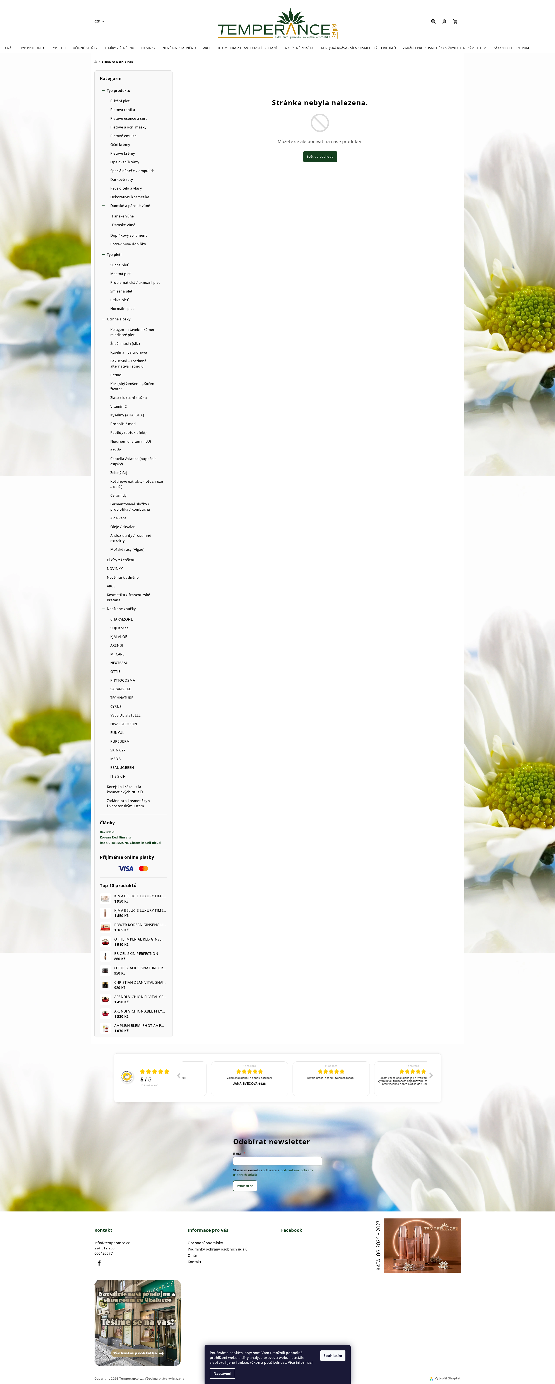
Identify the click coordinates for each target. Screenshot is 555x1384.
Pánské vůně (123, 216)
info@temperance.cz (112, 1242)
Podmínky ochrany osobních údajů (218, 1249)
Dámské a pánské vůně (130, 205)
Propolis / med (123, 423)
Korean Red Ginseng (115, 837)
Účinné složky (119, 319)
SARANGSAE (120, 689)
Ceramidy (118, 495)
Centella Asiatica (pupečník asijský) (133, 461)
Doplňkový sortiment (128, 235)
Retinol (116, 375)
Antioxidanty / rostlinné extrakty (130, 538)
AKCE (111, 586)
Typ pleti (114, 254)
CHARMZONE (121, 619)
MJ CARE (117, 654)
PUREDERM (120, 741)
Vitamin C (118, 406)
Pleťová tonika (122, 109)
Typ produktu (118, 90)
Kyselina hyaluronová (128, 352)
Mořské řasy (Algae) (127, 549)
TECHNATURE (121, 697)
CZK (97, 21)
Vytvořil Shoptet (448, 1378)
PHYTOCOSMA (122, 680)
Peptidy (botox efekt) (128, 432)
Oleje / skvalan (123, 526)
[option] (224, 1078)
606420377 (103, 1253)
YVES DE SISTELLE (125, 715)
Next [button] (431, 1075)
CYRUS (116, 706)
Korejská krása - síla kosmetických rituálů (125, 789)
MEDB (115, 758)
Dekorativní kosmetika (129, 197)
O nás (193, 1255)
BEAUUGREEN (122, 767)
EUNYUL (117, 732)
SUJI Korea (119, 628)
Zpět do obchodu (320, 156)
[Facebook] (99, 1263)
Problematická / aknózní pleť (135, 282)
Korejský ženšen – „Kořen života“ (132, 386)
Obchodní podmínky (205, 1242)
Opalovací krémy (124, 162)
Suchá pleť (119, 265)
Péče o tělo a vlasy (126, 188)
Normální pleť (122, 308)
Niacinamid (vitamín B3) (130, 441)
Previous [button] (178, 1075)
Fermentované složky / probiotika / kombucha (130, 507)
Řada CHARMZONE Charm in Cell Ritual (130, 843)
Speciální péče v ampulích (132, 170)
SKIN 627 (118, 750)
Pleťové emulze (123, 135)
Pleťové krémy (122, 153)
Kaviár (115, 450)
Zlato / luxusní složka (128, 397)
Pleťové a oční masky (128, 127)
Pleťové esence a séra (129, 118)
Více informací (300, 1362)
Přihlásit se (245, 1186)
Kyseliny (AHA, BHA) (127, 415)
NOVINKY (115, 568)
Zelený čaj (118, 472)
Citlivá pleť (119, 300)
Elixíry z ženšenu (121, 560)
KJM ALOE (118, 636)
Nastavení (222, 1373)
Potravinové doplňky (128, 244)
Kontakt (195, 1261)
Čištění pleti (120, 101)
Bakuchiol (108, 832)
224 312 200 (104, 1248)
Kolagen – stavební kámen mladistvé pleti (132, 332)
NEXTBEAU (119, 662)
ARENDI (116, 645)
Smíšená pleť (121, 291)
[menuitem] (8, 48)
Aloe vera (118, 518)
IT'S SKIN (118, 776)
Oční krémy (120, 144)
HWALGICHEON (123, 724)
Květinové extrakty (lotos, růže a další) (136, 484)
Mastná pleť (120, 273)
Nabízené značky (121, 608)
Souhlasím (333, 1355)
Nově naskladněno (123, 577)
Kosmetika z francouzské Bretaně (128, 597)
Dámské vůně (123, 224)
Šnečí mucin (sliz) (125, 343)
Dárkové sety (121, 179)
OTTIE (115, 671)
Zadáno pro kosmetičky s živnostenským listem (128, 803)
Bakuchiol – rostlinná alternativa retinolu (128, 364)
